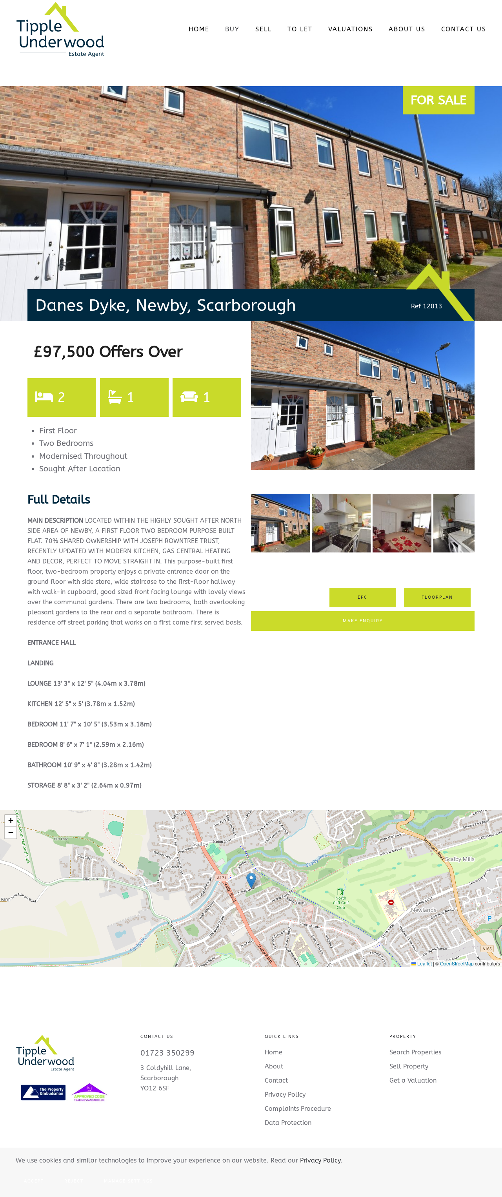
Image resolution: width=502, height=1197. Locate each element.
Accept (34, 1181)
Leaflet (424, 963)
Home (199, 29)
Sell (263, 29)
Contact (276, 1080)
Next (487, 403)
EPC (362, 597)
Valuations (350, 29)
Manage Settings (128, 1181)
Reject (74, 1181)
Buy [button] (232, 29)
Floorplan (437, 597)
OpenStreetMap (457, 963)
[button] (251, 881)
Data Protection (288, 1122)
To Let (300, 29)
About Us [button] (407, 29)
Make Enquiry (363, 620)
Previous (239, 403)
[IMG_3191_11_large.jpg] (363, 395)
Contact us (463, 29)
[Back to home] (60, 29)
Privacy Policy (320, 1160)
